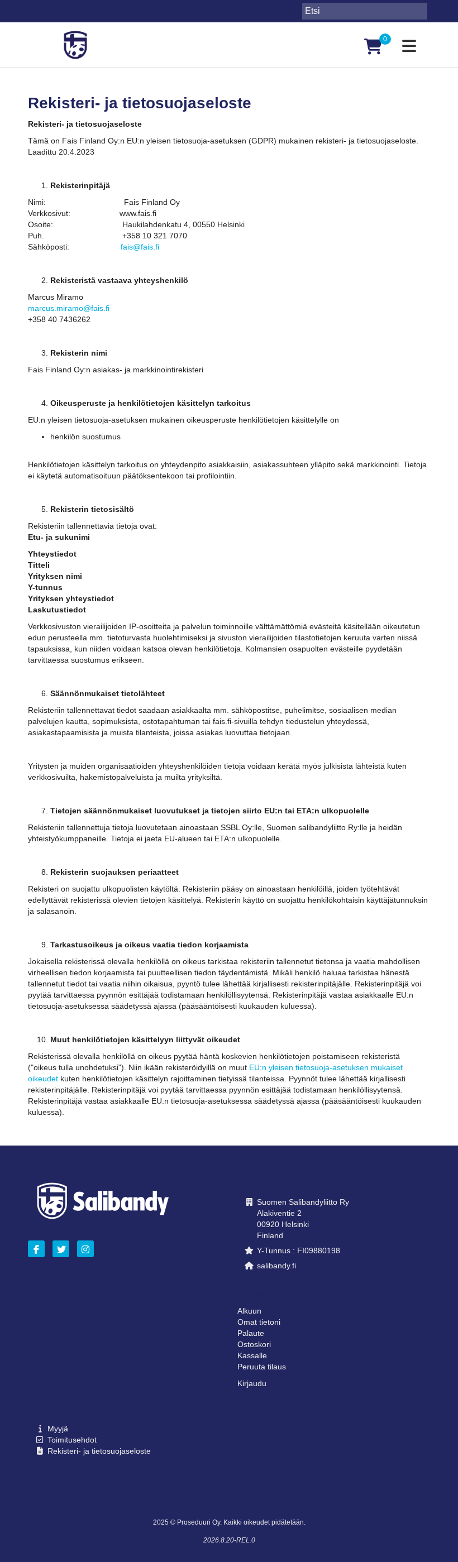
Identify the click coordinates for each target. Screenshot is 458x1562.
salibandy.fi (276, 1265)
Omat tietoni (258, 1321)
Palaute (250, 1333)
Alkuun (249, 1310)
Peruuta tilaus (261, 1366)
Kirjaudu (251, 1383)
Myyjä (57, 1428)
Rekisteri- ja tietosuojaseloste (99, 1450)
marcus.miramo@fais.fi (68, 308)
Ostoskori (254, 1344)
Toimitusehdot (72, 1439)
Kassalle (252, 1355)
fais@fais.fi (140, 246)
